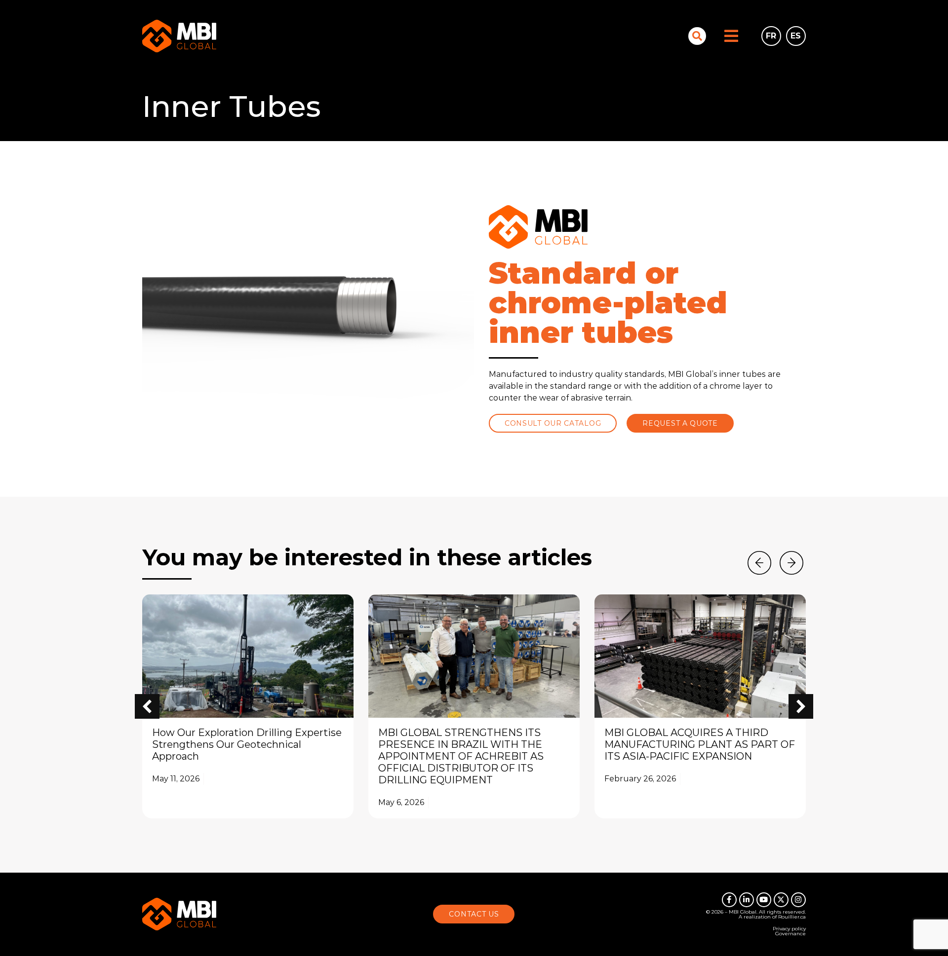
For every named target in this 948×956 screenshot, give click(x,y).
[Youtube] (763, 899)
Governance (790, 933)
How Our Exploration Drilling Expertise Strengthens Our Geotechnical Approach (247, 744)
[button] (801, 706)
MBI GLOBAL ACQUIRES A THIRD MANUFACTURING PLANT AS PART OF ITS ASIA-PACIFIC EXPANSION (699, 744)
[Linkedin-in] (746, 899)
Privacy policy (789, 928)
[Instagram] (798, 899)
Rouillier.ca (792, 917)
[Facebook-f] (729, 899)
